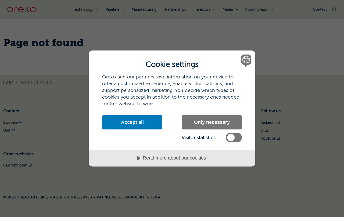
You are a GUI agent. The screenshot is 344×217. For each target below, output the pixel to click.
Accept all (132, 122)
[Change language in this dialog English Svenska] (245, 60)
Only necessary (212, 122)
